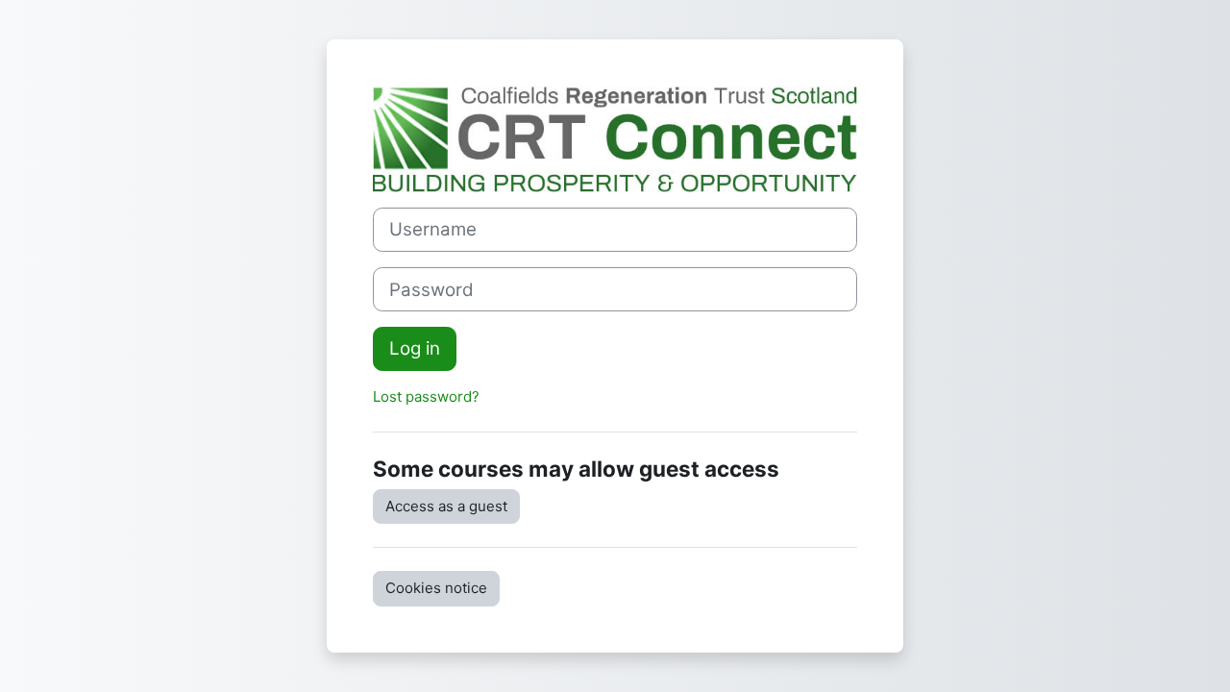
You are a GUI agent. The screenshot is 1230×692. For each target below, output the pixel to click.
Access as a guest (446, 506)
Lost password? (426, 396)
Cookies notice (436, 588)
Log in (414, 348)
